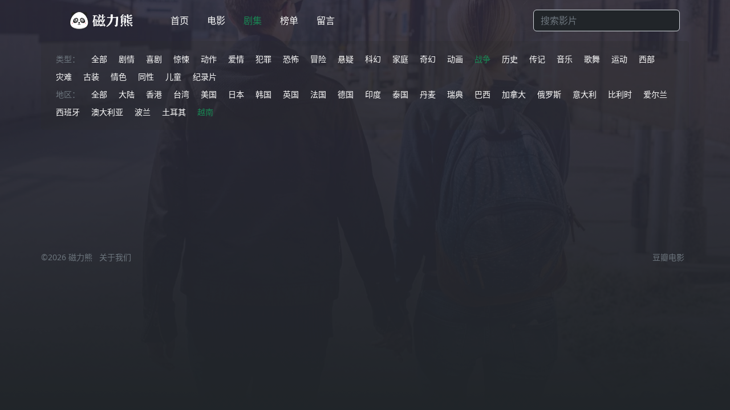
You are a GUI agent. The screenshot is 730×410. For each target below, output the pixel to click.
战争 (482, 59)
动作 (209, 59)
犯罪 (263, 59)
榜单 (289, 20)
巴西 (482, 94)
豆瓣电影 (668, 257)
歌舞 (592, 59)
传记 (537, 59)
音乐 (565, 59)
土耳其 (174, 111)
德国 (346, 94)
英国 (291, 94)
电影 (216, 20)
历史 (510, 59)
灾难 (64, 76)
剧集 (253, 20)
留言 (326, 20)
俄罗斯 (549, 94)
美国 (209, 94)
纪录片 (205, 76)
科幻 (373, 59)
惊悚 (181, 59)
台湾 (181, 94)
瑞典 (455, 94)
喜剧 (154, 59)
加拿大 (514, 94)
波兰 (143, 111)
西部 (647, 59)
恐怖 (291, 59)
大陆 (127, 94)
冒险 (318, 59)
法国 (318, 94)
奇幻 (428, 59)
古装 (91, 76)
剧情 (127, 59)
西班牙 (68, 111)
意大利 (585, 94)
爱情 (236, 59)
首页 (180, 20)
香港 (154, 94)
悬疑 (346, 59)
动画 (455, 59)
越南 (205, 111)
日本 (236, 94)
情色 (119, 76)
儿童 (173, 76)
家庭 (400, 59)
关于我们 (115, 257)
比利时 (620, 94)
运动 (619, 59)
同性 (146, 76)
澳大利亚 (107, 111)
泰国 (400, 94)
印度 (373, 94)
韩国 (263, 94)
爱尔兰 (655, 94)
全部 (99, 59)
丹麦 (428, 94)
